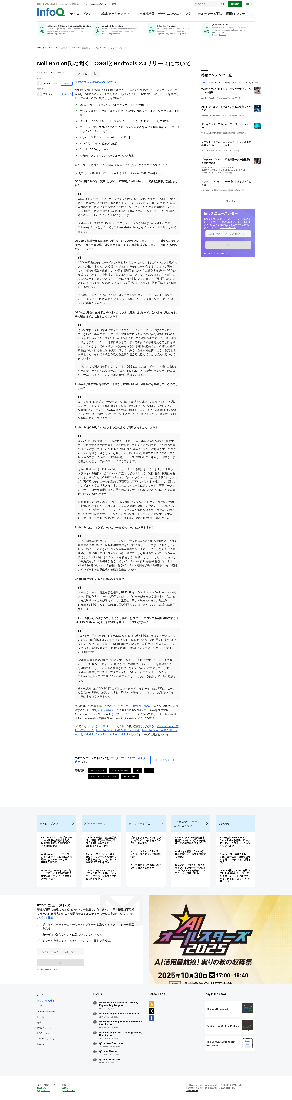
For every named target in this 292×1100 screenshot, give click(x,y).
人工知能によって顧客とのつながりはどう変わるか (145, 866)
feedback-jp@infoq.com (43, 1089)
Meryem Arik (227, 167)
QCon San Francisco (111, 1043)
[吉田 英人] (39, 94)
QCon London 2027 (110, 1059)
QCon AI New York (109, 1051)
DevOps (224, 823)
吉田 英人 (48, 94)
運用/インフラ (235, 13)
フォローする (67, 83)
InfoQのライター (45, 1028)
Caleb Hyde (207, 190)
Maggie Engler (226, 170)
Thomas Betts (208, 133)
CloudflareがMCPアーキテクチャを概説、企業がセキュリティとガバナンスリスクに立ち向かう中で (101, 874)
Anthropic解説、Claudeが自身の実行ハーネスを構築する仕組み (190, 854)
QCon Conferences (46, 1011)
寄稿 (39, 1022)
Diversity (41, 1044)
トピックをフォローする (165, 760)
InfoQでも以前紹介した (105, 710)
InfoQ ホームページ (46, 47)
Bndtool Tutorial (140, 706)
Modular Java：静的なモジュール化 (118, 730)
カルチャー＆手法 (210, 13)
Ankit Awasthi (208, 98)
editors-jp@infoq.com (68, 1089)
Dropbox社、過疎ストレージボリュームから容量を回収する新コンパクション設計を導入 (235, 858)
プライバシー (192, 1090)
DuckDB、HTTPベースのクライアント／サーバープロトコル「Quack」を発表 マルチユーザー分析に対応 (190, 869)
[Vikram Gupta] (39, 83)
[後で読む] (95, 73)
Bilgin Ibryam (208, 115)
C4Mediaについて (45, 1038)
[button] (228, 245)
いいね (84, 74)
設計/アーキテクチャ (115, 13)
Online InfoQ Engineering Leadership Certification (120, 1023)
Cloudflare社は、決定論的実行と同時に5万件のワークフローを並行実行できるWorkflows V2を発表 (101, 841)
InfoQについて (44, 1033)
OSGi (138, 770)
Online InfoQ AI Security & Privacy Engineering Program (118, 1004)
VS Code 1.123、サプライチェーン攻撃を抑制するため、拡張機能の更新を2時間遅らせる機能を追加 (56, 841)
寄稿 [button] (114, 4)
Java (149, 770)
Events (40, 1017)
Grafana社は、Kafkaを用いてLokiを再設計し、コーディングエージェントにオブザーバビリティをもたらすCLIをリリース (235, 876)
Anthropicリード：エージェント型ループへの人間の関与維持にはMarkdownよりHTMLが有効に (56, 858)
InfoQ (204, 151)
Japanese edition (98, 4)
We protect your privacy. (216, 253)
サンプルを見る (228, 227)
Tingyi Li (240, 170)
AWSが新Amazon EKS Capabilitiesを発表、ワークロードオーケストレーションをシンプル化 (235, 841)
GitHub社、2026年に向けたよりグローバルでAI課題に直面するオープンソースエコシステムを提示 (56, 874)
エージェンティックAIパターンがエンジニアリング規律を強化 (145, 854)
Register (235, 4)
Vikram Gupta (50, 83)
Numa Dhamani (208, 170)
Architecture (130, 776)
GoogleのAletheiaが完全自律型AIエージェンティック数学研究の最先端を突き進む (190, 840)
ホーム (40, 995)
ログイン (41, 1006)
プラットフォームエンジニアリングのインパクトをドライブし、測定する (145, 840)
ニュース (63, 47)
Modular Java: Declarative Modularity (108, 734)
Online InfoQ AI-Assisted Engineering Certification (120, 1033)
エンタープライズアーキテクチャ (103, 776)
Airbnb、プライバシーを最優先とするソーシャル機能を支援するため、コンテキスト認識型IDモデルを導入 (101, 858)
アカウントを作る (46, 1000)
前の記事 (229, 201)
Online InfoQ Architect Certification (119, 1013)
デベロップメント (82, 13)
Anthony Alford (210, 167)
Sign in (249, 4)
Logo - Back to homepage (51, 12)
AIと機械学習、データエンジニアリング (163, 13)
